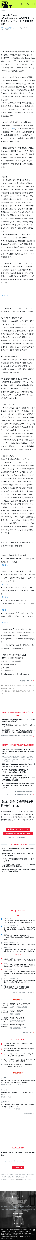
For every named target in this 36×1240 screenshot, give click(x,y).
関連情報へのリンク (26, 681)
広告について (18, 1223)
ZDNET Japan (4, 11)
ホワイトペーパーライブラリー (22, 992)
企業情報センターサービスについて (18, 833)
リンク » (12, 129)
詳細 (2, 1238)
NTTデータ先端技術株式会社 (8, 28)
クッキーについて (18, 1220)
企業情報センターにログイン (18, 829)
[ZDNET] (7, 4)
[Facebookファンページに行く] (13, 1196)
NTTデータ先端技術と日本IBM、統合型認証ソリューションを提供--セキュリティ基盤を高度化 (18, 785)
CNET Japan (19, 1179)
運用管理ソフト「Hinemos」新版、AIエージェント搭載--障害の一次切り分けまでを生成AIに (18, 751)
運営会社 (18, 1226)
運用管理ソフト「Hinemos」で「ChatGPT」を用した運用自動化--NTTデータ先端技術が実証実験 (18, 778)
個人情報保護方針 (18, 1213)
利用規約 (18, 1216)
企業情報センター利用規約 (16, 837)
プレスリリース (15, 11)
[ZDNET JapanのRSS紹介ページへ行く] (23, 1196)
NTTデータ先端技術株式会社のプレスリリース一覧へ (16, 737)
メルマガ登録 (18, 1167)
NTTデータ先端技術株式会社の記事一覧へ (19, 794)
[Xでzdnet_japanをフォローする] (18, 1196)
